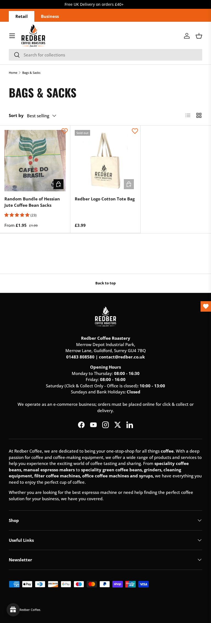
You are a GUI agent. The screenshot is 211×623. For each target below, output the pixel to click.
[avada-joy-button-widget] (13, 609)
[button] (199, 36)
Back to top (105, 283)
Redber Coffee (30, 610)
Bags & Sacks (31, 72)
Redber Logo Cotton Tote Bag (105, 199)
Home (13, 72)
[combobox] (105, 55)
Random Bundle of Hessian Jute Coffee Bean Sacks (32, 202)
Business (50, 16)
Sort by (16, 115)
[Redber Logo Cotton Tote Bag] (105, 160)
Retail (21, 16)
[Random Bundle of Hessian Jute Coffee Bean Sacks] (35, 160)
